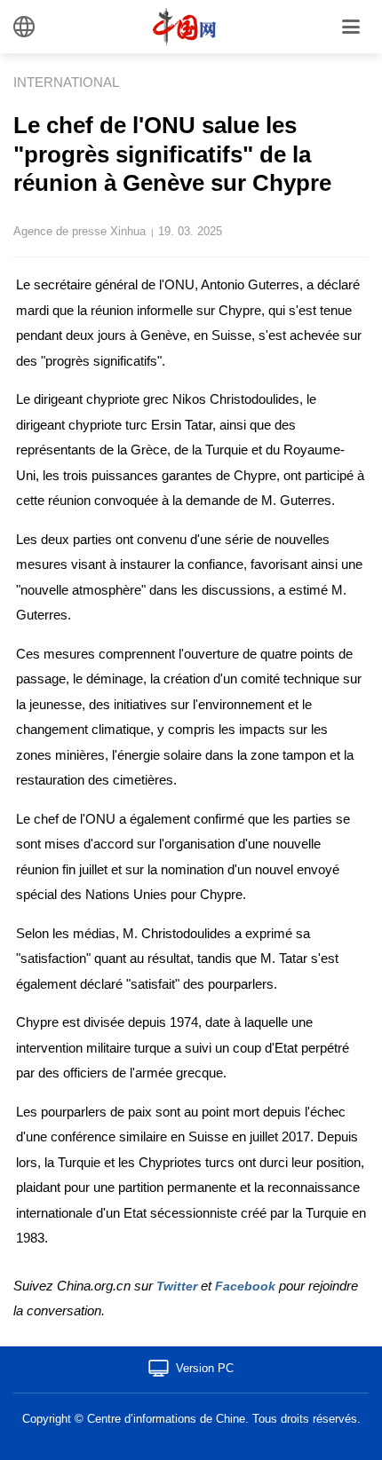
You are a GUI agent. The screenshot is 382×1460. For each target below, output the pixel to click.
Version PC (205, 1368)
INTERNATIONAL (66, 82)
